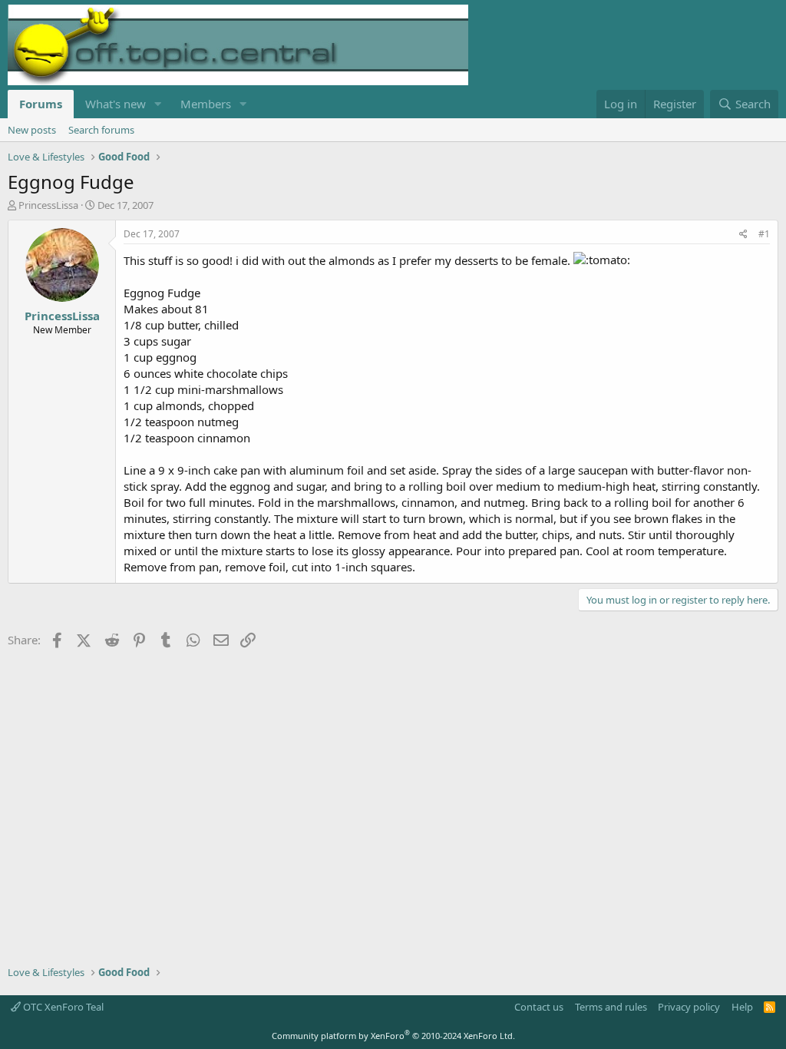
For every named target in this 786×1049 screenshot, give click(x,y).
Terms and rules (611, 1007)
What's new (115, 103)
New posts (32, 130)
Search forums (101, 130)
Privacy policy (689, 1007)
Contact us (538, 1007)
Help (742, 1007)
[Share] (743, 234)
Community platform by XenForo (393, 1035)
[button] (158, 104)
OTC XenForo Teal (62, 1007)
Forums (40, 103)
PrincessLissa (48, 205)
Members (205, 103)
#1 (764, 233)
